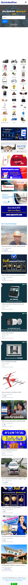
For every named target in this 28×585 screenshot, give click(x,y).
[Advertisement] (14, 42)
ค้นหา (5, 21)
